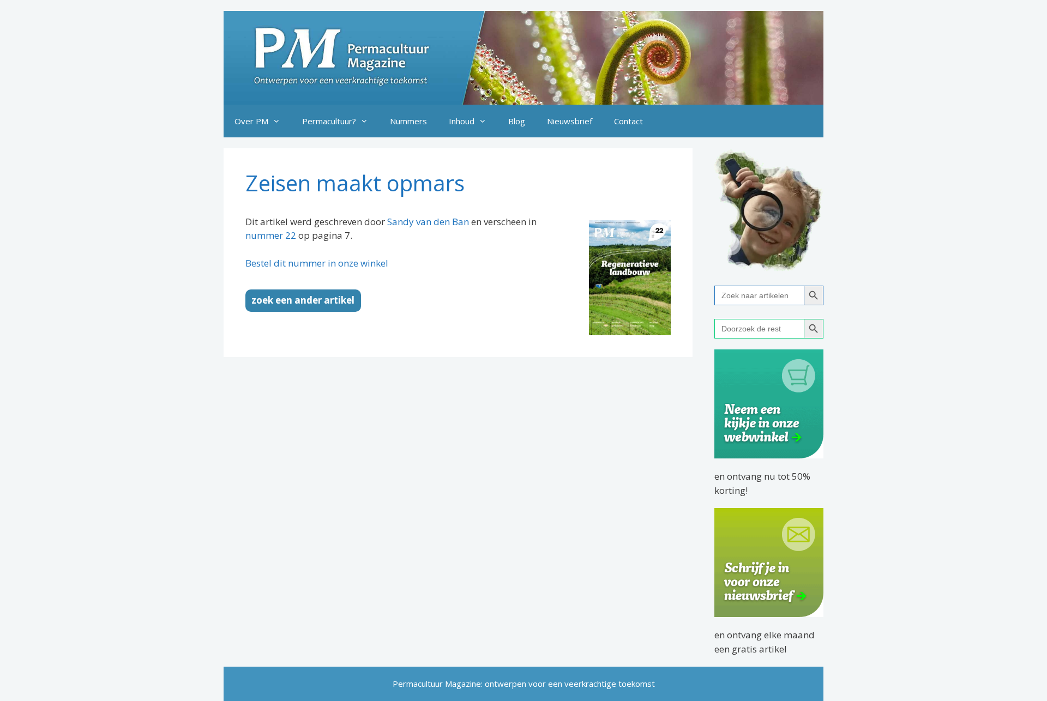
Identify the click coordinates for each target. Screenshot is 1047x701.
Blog (516, 121)
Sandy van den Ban (428, 221)
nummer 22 (270, 235)
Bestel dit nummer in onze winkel (316, 263)
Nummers (408, 121)
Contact (628, 121)
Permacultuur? (329, 121)
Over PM (251, 121)
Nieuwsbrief (569, 121)
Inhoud (461, 121)
